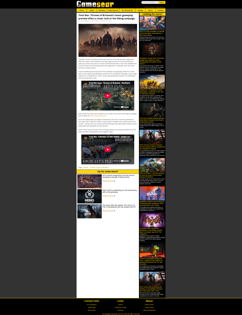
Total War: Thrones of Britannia (99, 167)
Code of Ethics (149, 304)
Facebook (118, 307)
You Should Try (127, 10)
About (150, 10)
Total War (85, 167)
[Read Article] (114, 180)
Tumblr (124, 307)
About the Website (149, 310)
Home (81, 10)
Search (162, 2)
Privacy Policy (149, 307)
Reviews (102, 10)
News (92, 10)
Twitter (152, 7)
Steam (104, 116)
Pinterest (121, 310)
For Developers (92, 304)
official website (95, 116)
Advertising (91, 307)
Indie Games (113, 10)
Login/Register (160, 7)
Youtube (160, 10)
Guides (140, 10)
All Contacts (92, 310)
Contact (146, 7)
